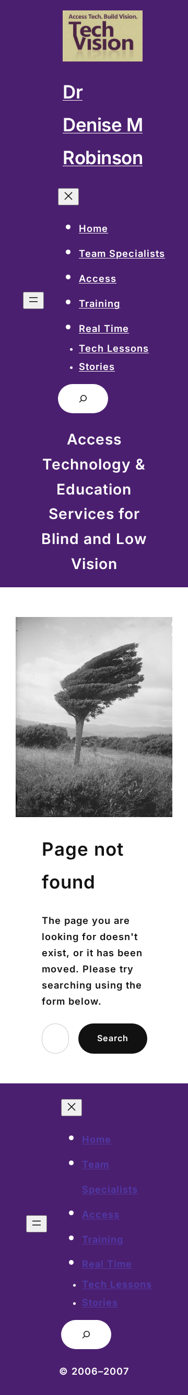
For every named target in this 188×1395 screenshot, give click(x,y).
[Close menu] (68, 196)
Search (112, 1038)
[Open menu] (33, 300)
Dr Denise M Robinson (103, 124)
